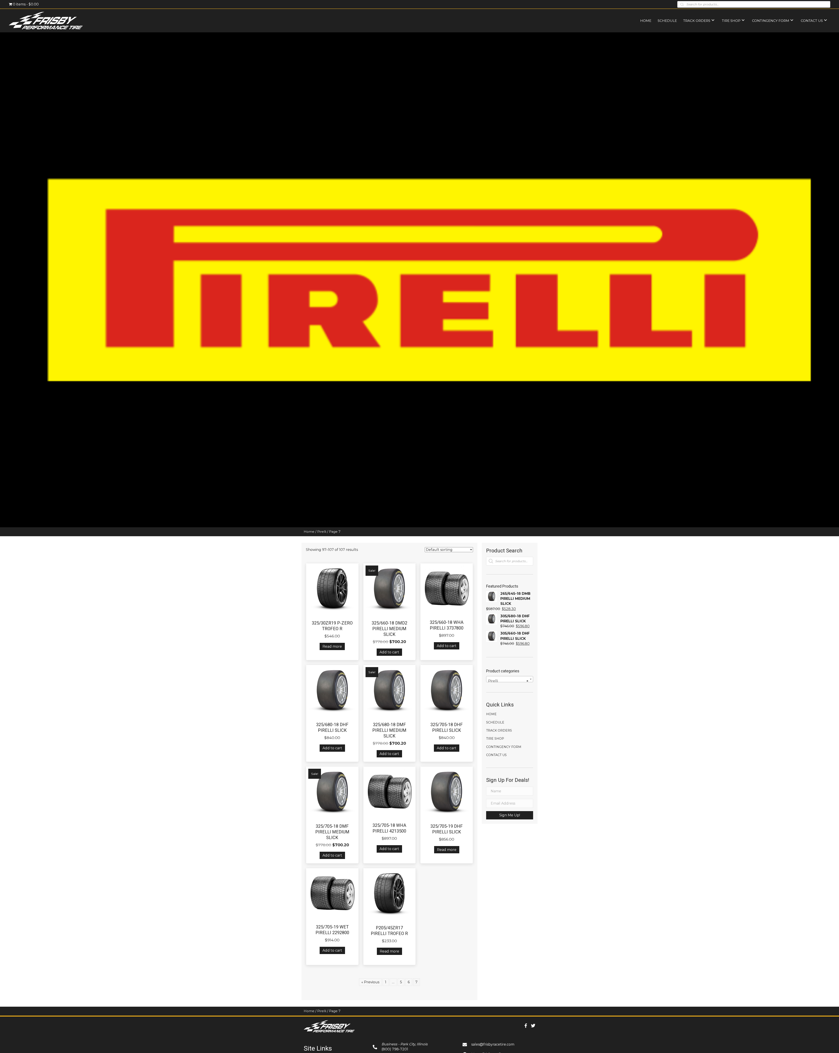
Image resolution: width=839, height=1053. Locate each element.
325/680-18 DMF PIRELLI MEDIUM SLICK (389, 730)
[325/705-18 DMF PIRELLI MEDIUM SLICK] (332, 792)
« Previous (370, 982)
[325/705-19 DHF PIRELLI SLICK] (447, 792)
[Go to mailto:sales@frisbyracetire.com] (499, 1044)
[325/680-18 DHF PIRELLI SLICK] (332, 691)
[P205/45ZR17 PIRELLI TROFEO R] (390, 894)
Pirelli (321, 532)
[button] (509, 815)
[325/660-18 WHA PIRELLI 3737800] (447, 589)
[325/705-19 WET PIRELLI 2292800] (332, 894)
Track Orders (499, 730)
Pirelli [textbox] (508, 681)
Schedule (495, 722)
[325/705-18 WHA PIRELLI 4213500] (390, 792)
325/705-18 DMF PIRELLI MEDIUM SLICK (332, 832)
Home (309, 532)
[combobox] (509, 679)
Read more (332, 646)
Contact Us (496, 755)
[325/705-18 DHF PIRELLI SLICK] (447, 691)
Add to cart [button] (389, 652)
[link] (646, 20)
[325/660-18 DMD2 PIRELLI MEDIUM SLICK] (390, 589)
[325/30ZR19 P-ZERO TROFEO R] (332, 589)
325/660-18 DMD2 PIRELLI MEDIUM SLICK (389, 628)
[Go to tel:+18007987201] (413, 1047)
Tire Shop (495, 739)
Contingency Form (503, 747)
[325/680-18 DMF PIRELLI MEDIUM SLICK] (390, 691)
